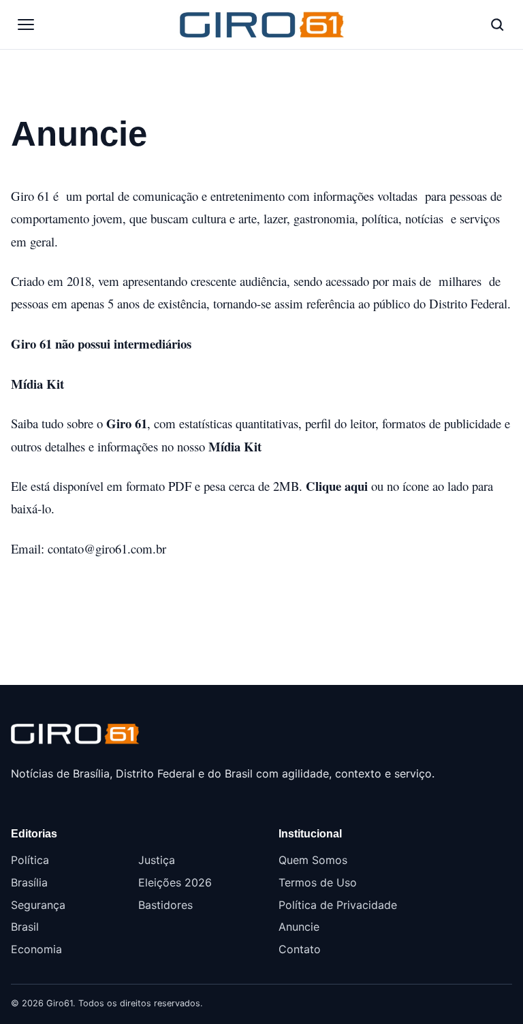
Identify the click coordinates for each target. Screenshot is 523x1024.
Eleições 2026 (175, 882)
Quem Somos (313, 860)
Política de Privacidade (338, 905)
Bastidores (165, 905)
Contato (300, 949)
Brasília (29, 882)
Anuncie (299, 926)
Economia (36, 949)
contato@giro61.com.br (107, 548)
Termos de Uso (318, 882)
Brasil (25, 926)
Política (30, 860)
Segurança (38, 905)
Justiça (156, 860)
